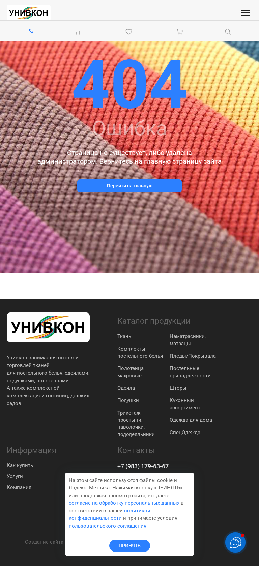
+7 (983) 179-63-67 (143, 466)
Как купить (20, 465)
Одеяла (126, 388)
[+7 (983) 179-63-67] (31, 31)
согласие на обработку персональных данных (124, 503)
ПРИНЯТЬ (130, 545)
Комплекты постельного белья (140, 352)
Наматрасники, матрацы (188, 340)
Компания (19, 487)
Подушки (128, 400)
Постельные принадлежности (190, 372)
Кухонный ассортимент (185, 404)
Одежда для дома (191, 420)
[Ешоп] (29, 13)
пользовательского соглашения (107, 526)
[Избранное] (130, 32)
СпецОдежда (185, 432)
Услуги (15, 476)
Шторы (178, 388)
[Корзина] (180, 32)
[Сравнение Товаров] (79, 32)
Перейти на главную (129, 185)
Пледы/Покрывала (193, 356)
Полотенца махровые (130, 372)
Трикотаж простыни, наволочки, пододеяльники (136, 423)
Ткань (124, 336)
